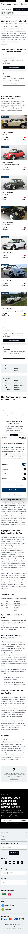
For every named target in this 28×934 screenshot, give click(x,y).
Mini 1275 (5, 385)
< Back (3, 17)
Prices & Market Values (6, 23)
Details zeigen (19, 485)
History (15, 23)
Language (4, 869)
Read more (4, 44)
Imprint (7, 924)
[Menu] (21, 4)
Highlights (21, 23)
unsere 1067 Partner (12, 447)
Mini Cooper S (18, 383)
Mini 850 (4, 387)
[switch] (24, 469)
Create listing (14, 84)
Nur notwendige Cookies (14, 495)
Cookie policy (14, 926)
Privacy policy (19, 924)
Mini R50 (4, 370)
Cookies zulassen (14, 489)
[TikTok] (22, 862)
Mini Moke (17, 389)
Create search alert (20, 9)
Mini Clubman (6, 389)
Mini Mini (16, 387)
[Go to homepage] (9, 4)
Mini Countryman (19, 385)
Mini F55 (4, 368)
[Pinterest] (14, 862)
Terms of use (12, 924)
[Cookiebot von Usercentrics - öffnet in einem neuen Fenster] (19, 438)
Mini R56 (16, 370)
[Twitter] (10, 862)
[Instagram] (18, 862)
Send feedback (14, 779)
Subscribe (13, 853)
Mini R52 (16, 368)
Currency (4, 878)
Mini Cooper (17, 381)
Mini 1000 (5, 381)
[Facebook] (6, 862)
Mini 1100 (5, 383)
